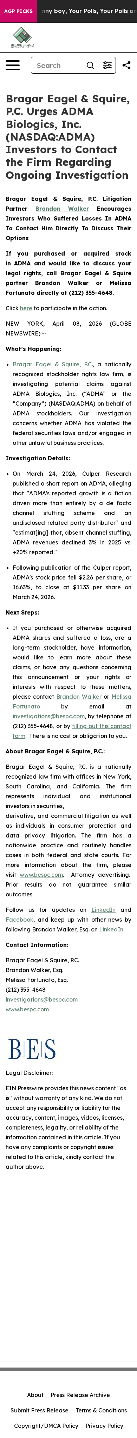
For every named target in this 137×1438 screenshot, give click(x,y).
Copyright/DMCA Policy (46, 1425)
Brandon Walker (79, 696)
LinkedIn (103, 909)
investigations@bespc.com (49, 716)
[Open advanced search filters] (107, 65)
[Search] (90, 65)
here (26, 308)
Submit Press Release (39, 1410)
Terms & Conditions (101, 1410)
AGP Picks (18, 11)
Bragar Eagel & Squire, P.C (52, 364)
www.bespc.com (41, 874)
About (35, 1394)
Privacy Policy (104, 1425)
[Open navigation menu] (13, 65)
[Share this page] (126, 65)
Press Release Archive (80, 1394)
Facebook (19, 919)
